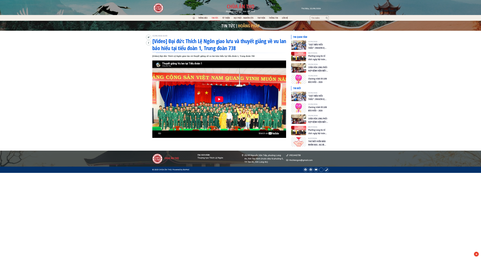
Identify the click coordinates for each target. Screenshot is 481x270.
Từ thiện (226, 17)
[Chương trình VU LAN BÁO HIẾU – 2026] (310, 79)
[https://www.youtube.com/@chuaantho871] (316, 170)
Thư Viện (261, 17)
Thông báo (203, 17)
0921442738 (295, 155)
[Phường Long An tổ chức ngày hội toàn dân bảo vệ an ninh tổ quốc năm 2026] (310, 56)
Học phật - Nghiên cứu (243, 17)
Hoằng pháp (249, 26)
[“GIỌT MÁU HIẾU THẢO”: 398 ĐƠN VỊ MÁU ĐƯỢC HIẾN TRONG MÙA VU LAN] (310, 45)
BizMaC (186, 169)
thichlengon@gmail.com (301, 160)
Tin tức (215, 17)
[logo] (170, 8)
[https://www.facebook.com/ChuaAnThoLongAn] (305, 170)
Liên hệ (285, 17)
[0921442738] (321, 170)
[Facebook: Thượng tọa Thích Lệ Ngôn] (311, 170)
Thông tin (273, 17)
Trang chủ (193, 18)
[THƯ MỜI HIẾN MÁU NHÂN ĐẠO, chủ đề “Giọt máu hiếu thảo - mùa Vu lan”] (310, 142)
